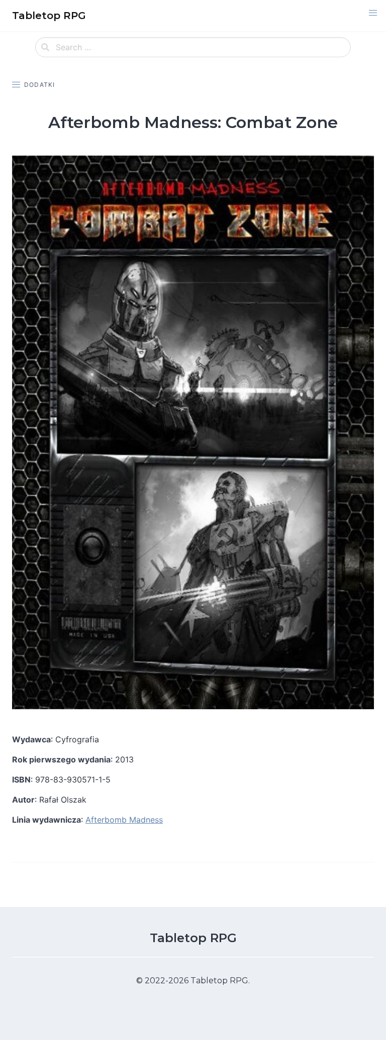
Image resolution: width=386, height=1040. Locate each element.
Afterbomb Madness (124, 820)
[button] (373, 13)
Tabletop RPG (193, 938)
